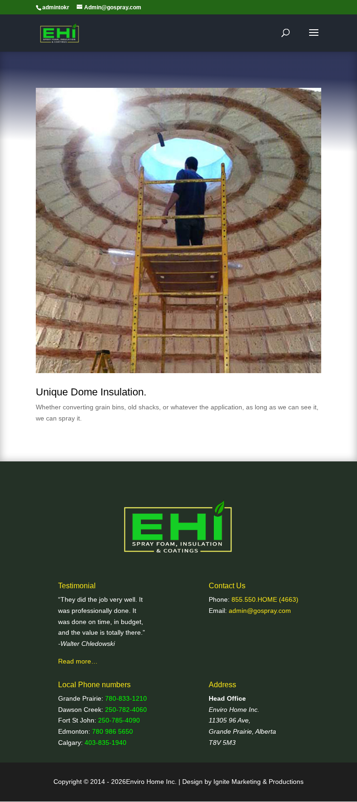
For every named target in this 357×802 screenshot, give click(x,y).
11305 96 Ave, (230, 720)
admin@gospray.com (260, 610)
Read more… (78, 661)
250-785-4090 (119, 720)
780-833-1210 (126, 698)
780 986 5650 (112, 731)
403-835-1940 (105, 742)
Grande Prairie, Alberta (242, 731)
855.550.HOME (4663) (264, 599)
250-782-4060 (126, 709)
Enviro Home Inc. (234, 709)
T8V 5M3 (222, 742)
